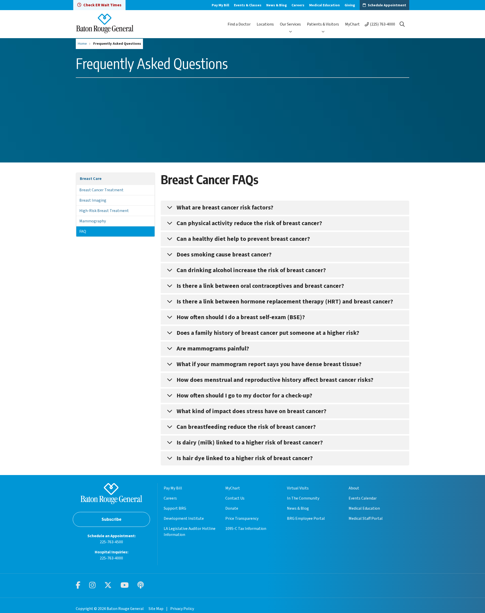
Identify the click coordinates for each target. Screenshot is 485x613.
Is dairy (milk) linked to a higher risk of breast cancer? (250, 442)
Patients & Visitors (323, 24)
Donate (231, 508)
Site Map (156, 608)
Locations (265, 24)
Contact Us (235, 498)
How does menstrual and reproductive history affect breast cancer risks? (275, 379)
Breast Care (91, 178)
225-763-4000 (111, 558)
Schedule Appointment (387, 5)
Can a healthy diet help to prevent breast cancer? (243, 238)
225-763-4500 (111, 542)
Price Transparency (241, 518)
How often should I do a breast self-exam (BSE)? (241, 317)
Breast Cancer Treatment (101, 190)
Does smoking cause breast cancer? (224, 254)
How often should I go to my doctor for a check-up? (244, 395)
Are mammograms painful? (213, 348)
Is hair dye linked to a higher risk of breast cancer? (245, 458)
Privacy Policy (182, 608)
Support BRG (175, 508)
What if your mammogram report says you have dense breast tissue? (269, 364)
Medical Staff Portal (366, 518)
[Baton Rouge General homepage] (105, 24)
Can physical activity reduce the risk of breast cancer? (249, 223)
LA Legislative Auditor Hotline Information (189, 531)
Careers (298, 5)
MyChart (352, 24)
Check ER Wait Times (102, 5)
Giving (350, 5)
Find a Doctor (239, 24)
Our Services (290, 24)
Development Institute (184, 518)
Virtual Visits (298, 488)
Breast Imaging (92, 200)
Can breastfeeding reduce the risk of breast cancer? (246, 426)
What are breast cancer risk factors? (225, 207)
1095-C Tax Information (245, 528)
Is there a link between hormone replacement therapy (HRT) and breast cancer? (285, 301)
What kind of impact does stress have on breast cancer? (251, 411)
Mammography (92, 221)
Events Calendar (363, 498)
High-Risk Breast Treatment (104, 211)
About (354, 488)
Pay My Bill (220, 5)
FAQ (82, 231)
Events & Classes (247, 5)
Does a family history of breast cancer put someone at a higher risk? (268, 332)
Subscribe (112, 519)
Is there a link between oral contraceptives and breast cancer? (260, 285)
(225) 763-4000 (382, 24)
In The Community (303, 498)
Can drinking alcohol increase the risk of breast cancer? (251, 270)
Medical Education (324, 5)
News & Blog (276, 5)
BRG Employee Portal (306, 518)
